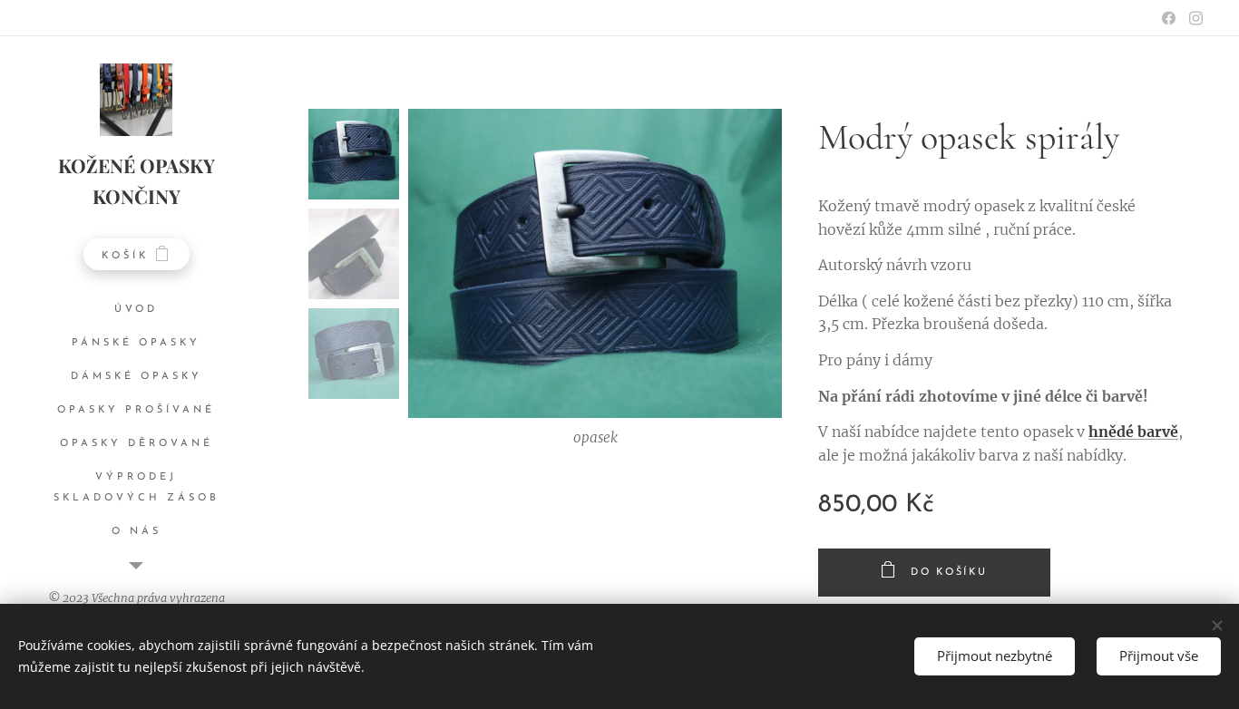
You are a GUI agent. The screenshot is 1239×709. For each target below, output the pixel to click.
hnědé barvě (1133, 431)
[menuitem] (136, 309)
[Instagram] (1196, 18)
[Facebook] (1168, 18)
